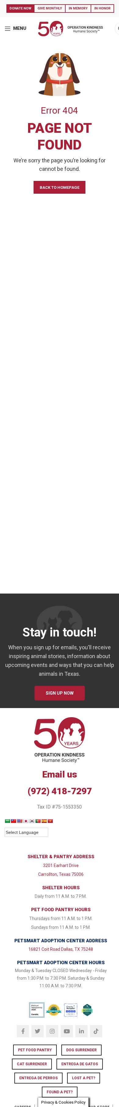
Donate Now (20, 8)
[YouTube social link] (67, 1031)
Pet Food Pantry (35, 1050)
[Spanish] (44, 821)
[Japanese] (25, 821)
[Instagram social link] (52, 1031)
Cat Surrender (32, 1064)
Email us (59, 774)
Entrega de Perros (38, 1078)
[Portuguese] (38, 821)
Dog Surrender (81, 1050)
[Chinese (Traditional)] (13, 821)
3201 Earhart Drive (61, 865)
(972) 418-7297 (59, 791)
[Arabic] (7, 821)
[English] (19, 821)
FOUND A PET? (60, 1092)
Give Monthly (50, 8)
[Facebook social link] (23, 1031)
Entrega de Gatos (79, 1064)
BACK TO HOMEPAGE (59, 187)
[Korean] (31, 821)
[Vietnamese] (50, 821)
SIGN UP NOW (60, 693)
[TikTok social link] (96, 1031)
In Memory (78, 8)
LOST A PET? (83, 1078)
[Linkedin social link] (81, 1031)
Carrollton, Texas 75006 (61, 874)
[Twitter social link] (37, 1031)
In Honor (102, 8)
